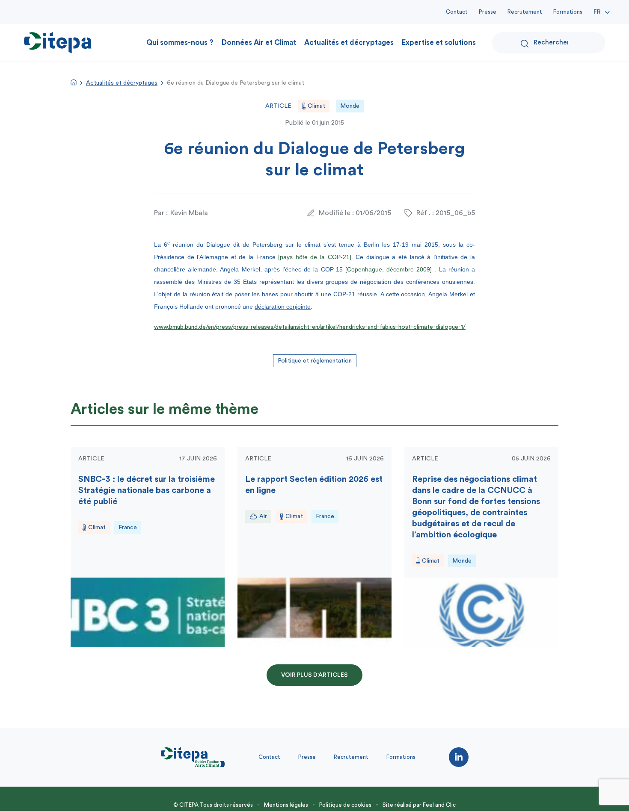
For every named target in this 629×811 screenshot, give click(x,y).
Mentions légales (286, 805)
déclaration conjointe (283, 306)
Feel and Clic (439, 805)
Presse (487, 12)
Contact (457, 12)
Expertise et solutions (439, 42)
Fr (597, 12)
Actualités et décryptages (349, 42)
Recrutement (524, 12)
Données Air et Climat (259, 42)
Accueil (74, 82)
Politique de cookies (345, 805)
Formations (567, 12)
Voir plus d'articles (314, 675)
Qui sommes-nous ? (180, 42)
